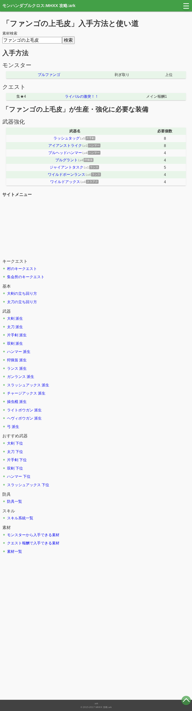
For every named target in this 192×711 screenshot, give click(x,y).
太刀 (11, 327)
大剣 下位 (15, 443)
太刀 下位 (15, 452)
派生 (19, 318)
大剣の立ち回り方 (22, 293)
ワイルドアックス (65, 182)
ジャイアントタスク (66, 167)
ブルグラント (66, 160)
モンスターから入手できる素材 (33, 535)
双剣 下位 (15, 468)
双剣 (11, 343)
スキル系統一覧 (20, 518)
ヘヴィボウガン (20, 418)
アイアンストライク (65, 145)
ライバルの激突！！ (82, 96)
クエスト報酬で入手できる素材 (33, 543)
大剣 (11, 318)
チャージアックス (22, 393)
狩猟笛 (12, 360)
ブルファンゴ (49, 75)
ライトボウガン (20, 410)
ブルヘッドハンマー (65, 153)
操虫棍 (12, 402)
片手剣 (12, 335)
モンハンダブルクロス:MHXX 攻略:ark (38, 5)
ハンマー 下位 (18, 476)
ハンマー (14, 352)
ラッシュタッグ (66, 138)
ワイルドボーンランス (66, 174)
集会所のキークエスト (25, 277)
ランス (12, 368)
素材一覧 (14, 551)
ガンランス (16, 377)
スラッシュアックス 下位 (28, 485)
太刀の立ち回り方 (22, 302)
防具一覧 (14, 501)
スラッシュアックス (24, 385)
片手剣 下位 (17, 460)
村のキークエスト (22, 269)
